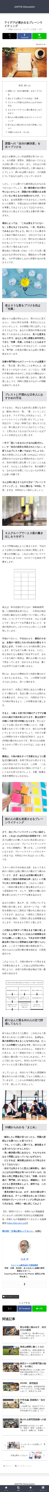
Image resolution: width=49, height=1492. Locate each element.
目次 (21, 85)
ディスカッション (11, 1297)
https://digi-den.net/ (17, 1223)
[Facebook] (24, 1284)
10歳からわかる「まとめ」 (19, 132)
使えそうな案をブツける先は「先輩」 (24, 98)
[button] (43, 785)
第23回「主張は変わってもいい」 (18, 1231)
